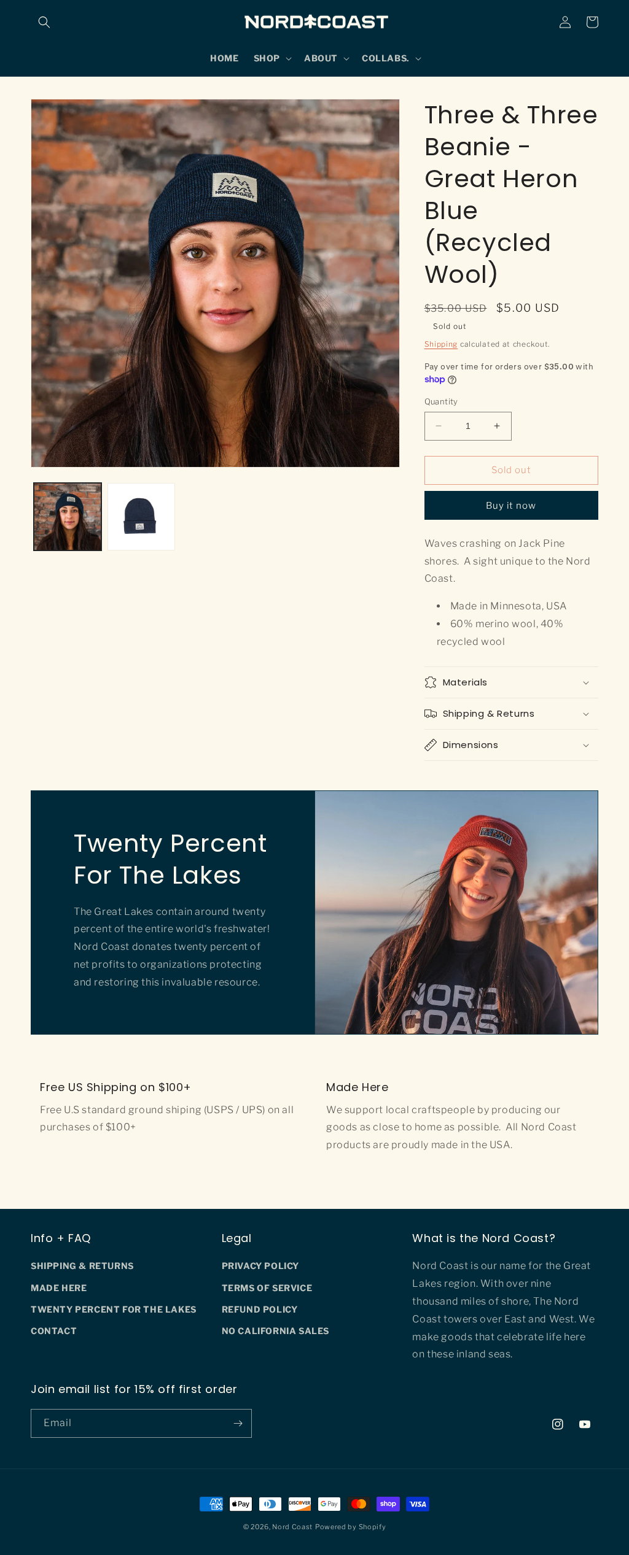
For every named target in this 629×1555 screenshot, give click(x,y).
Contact (54, 1330)
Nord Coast (292, 1526)
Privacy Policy (260, 1265)
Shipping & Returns (82, 1265)
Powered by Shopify (350, 1526)
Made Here (59, 1288)
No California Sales (275, 1330)
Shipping (441, 344)
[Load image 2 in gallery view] (141, 516)
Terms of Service (267, 1288)
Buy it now (511, 505)
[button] (44, 22)
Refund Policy (260, 1309)
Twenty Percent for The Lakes (114, 1309)
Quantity (441, 401)
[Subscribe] (237, 1423)
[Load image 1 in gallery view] (67, 516)
